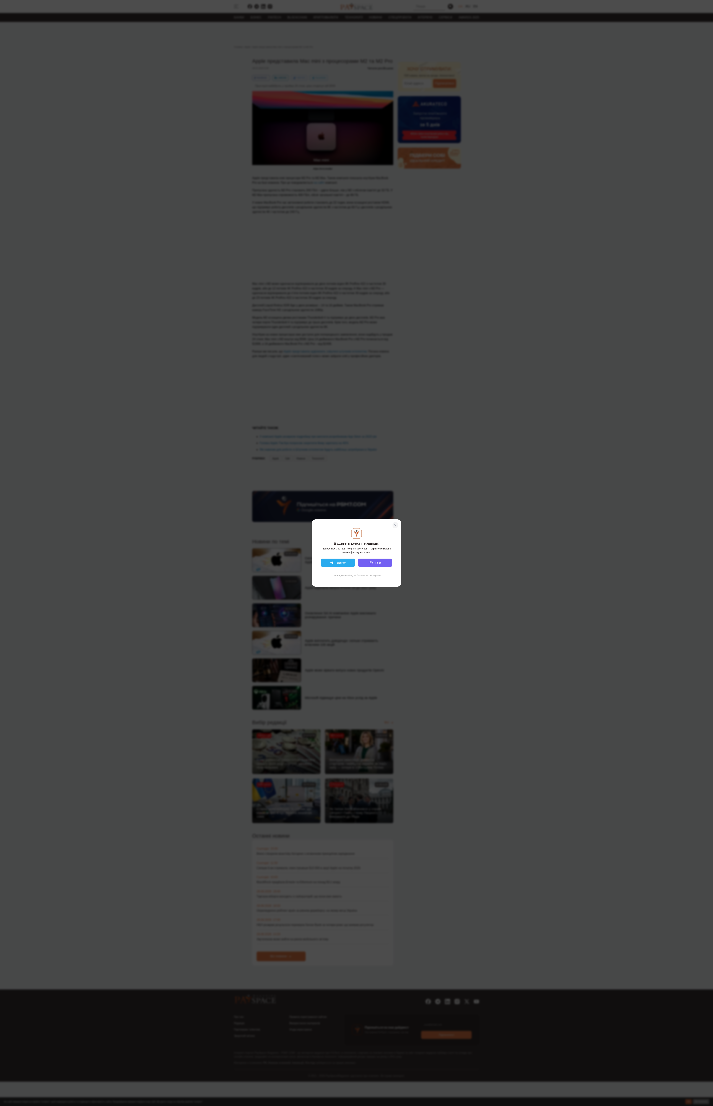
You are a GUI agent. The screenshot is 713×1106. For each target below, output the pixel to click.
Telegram (340, 562)
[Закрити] (395, 525)
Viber (378, 562)
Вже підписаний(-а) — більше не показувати (356, 575)
